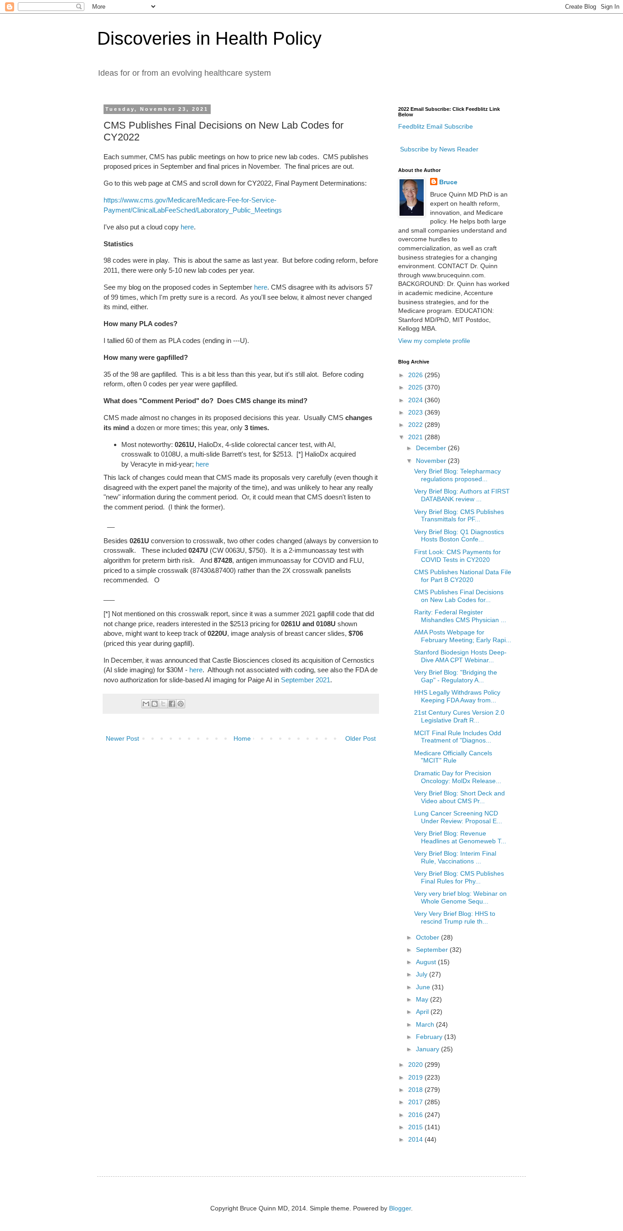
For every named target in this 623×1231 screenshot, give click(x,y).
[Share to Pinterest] (180, 703)
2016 (416, 1114)
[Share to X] (163, 703)
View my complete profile (434, 340)
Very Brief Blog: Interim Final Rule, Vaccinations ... (455, 857)
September (433, 949)
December (432, 448)
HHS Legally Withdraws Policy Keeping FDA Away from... (457, 696)
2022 (416, 424)
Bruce (448, 182)
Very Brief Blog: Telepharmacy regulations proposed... (457, 475)
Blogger (400, 1208)
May (423, 999)
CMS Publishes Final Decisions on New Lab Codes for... (459, 595)
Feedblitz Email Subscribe (435, 126)
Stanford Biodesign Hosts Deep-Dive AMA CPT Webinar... (460, 656)
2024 (416, 400)
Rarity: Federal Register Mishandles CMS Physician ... (460, 615)
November (432, 460)
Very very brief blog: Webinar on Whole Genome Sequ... (460, 897)
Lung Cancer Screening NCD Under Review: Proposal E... (458, 817)
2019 (416, 1077)
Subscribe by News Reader (438, 149)
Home (242, 738)
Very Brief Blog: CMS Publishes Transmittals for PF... (459, 515)
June (424, 987)
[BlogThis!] (154, 703)
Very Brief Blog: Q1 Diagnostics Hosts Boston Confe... (459, 535)
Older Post (360, 738)
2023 (416, 412)
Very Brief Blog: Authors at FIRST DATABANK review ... (462, 495)
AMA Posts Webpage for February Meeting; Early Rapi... (462, 636)
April (423, 1011)
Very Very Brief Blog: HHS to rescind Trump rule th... (454, 917)
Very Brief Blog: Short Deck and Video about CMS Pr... (459, 797)
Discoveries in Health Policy (209, 38)
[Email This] (146, 703)
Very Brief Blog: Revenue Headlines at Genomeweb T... (460, 837)
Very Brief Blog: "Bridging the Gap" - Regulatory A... (455, 676)
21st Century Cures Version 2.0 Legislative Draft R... (459, 716)
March (426, 1024)
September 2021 (305, 680)
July (422, 974)
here (187, 227)
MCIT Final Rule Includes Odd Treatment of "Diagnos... (457, 736)
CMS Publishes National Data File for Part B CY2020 (462, 575)
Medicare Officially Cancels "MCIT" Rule (453, 756)
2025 (416, 387)
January (428, 1049)
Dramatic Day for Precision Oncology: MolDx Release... (457, 776)
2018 (416, 1089)
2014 (416, 1139)
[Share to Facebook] (172, 703)
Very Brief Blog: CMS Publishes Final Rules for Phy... (459, 877)
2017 (416, 1102)
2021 (416, 437)
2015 (416, 1127)
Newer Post (122, 738)
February (430, 1036)
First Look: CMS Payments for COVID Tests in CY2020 (457, 555)
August (427, 962)
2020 (416, 1064)
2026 (416, 375)
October (428, 937)
